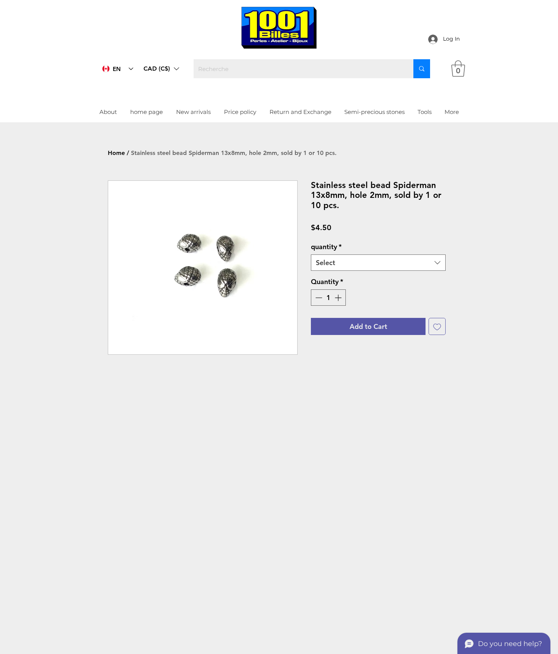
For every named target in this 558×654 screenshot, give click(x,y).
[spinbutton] (328, 297)
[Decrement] (318, 297)
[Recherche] (421, 68)
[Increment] (339, 297)
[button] (161, 68)
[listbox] (161, 68)
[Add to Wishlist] (437, 326)
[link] (458, 68)
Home (116, 152)
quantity (326, 246)
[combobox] (378, 262)
